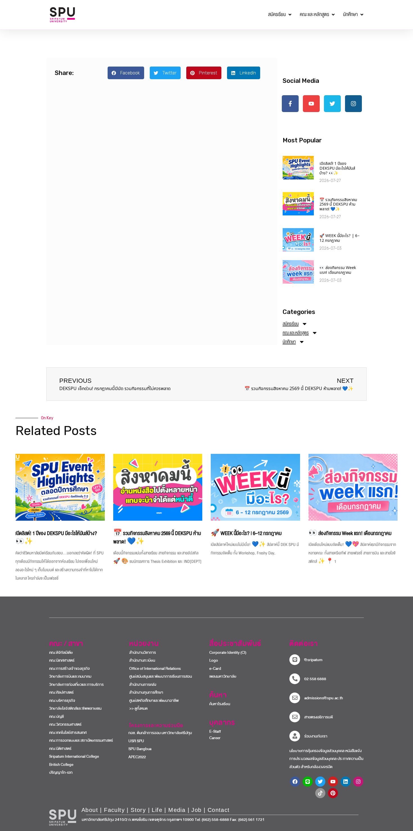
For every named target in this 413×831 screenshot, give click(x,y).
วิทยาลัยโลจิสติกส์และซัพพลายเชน (75, 708)
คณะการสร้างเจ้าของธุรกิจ (69, 669)
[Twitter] (320, 782)
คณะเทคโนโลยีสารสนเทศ (68, 733)
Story (138, 810)
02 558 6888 (315, 679)
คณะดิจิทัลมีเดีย (61, 653)
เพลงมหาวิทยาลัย (222, 676)
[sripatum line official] (294, 659)
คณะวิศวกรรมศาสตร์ (65, 724)
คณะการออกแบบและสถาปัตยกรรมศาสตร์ (81, 740)
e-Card (215, 669)
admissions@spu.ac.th (323, 698)
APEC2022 (135, 757)
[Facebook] (295, 782)
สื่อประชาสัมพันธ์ (235, 643)
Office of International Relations (155, 669)
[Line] (308, 782)
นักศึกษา (289, 342)
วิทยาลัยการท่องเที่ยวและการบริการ (76, 685)
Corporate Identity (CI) (227, 653)
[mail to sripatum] (294, 698)
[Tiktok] (320, 793)
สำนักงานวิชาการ (142, 653)
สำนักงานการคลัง (142, 685)
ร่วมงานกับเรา (315, 736)
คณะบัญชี (56, 717)
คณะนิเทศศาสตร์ (61, 660)
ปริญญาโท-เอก (60, 772)
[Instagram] (358, 782)
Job (196, 810)
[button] (126, 73)
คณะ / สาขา (66, 643)
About (89, 810)
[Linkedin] (346, 782)
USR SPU (134, 741)
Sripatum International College (74, 756)
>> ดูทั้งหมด (138, 708)
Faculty (114, 810)
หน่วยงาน (144, 643)
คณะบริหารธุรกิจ (62, 701)
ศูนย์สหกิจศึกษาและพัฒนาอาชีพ (154, 701)
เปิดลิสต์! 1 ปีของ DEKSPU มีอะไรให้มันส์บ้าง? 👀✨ (337, 168)
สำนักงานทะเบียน (142, 660)
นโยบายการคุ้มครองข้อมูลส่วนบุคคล (316, 751)
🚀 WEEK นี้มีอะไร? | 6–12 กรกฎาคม (339, 238)
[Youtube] (333, 782)
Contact (219, 810)
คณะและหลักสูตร (296, 333)
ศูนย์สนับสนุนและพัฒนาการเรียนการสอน (160, 676)
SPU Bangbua (137, 749)
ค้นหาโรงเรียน (219, 704)
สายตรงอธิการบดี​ (318, 717)
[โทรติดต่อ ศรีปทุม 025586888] (294, 678)
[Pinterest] (333, 793)
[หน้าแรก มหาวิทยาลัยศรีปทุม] (62, 817)
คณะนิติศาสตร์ (60, 749)
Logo (213, 660)
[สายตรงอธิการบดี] (294, 717)
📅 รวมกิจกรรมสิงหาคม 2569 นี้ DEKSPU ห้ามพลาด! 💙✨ (338, 204)
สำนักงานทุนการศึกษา (146, 692)
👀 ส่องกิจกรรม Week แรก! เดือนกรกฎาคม (337, 270)
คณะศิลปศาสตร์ (61, 692)
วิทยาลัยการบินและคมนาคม (70, 676)
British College (61, 765)
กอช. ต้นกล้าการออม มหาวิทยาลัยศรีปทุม (158, 733)
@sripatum (313, 660)
